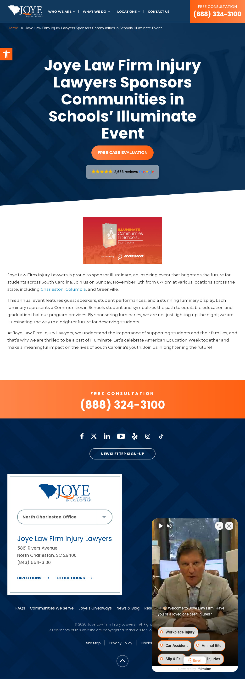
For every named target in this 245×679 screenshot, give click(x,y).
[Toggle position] (219, 526)
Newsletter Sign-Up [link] (122, 453)
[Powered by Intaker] (204, 668)
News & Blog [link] (128, 608)
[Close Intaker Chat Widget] (229, 526)
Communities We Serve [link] (52, 608)
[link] (6, 54)
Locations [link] (127, 11)
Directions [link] (29, 578)
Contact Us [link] (158, 11)
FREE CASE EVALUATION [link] (123, 152)
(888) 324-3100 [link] (217, 11)
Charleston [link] (52, 289)
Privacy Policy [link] (120, 643)
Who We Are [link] (60, 11)
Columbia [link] (76, 289)
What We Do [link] (94, 11)
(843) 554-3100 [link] (34, 562)
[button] (122, 172)
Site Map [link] (93, 643)
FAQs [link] (20, 608)
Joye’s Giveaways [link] (95, 608)
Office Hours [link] (70, 578)
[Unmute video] (160, 526)
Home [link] (12, 28)
